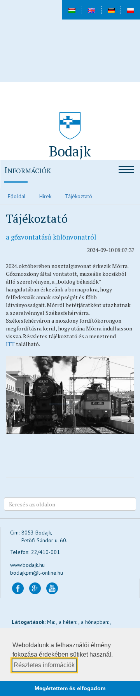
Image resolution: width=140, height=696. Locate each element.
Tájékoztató (78, 196)
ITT (10, 344)
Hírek (45, 196)
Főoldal (17, 196)
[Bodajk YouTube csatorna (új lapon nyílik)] (52, 587)
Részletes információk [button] (44, 665)
